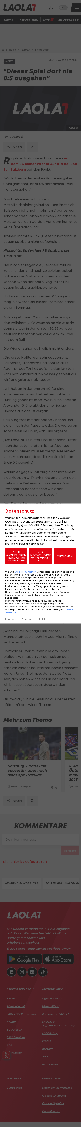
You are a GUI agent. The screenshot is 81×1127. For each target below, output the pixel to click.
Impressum (11, 619)
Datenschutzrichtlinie (34, 619)
